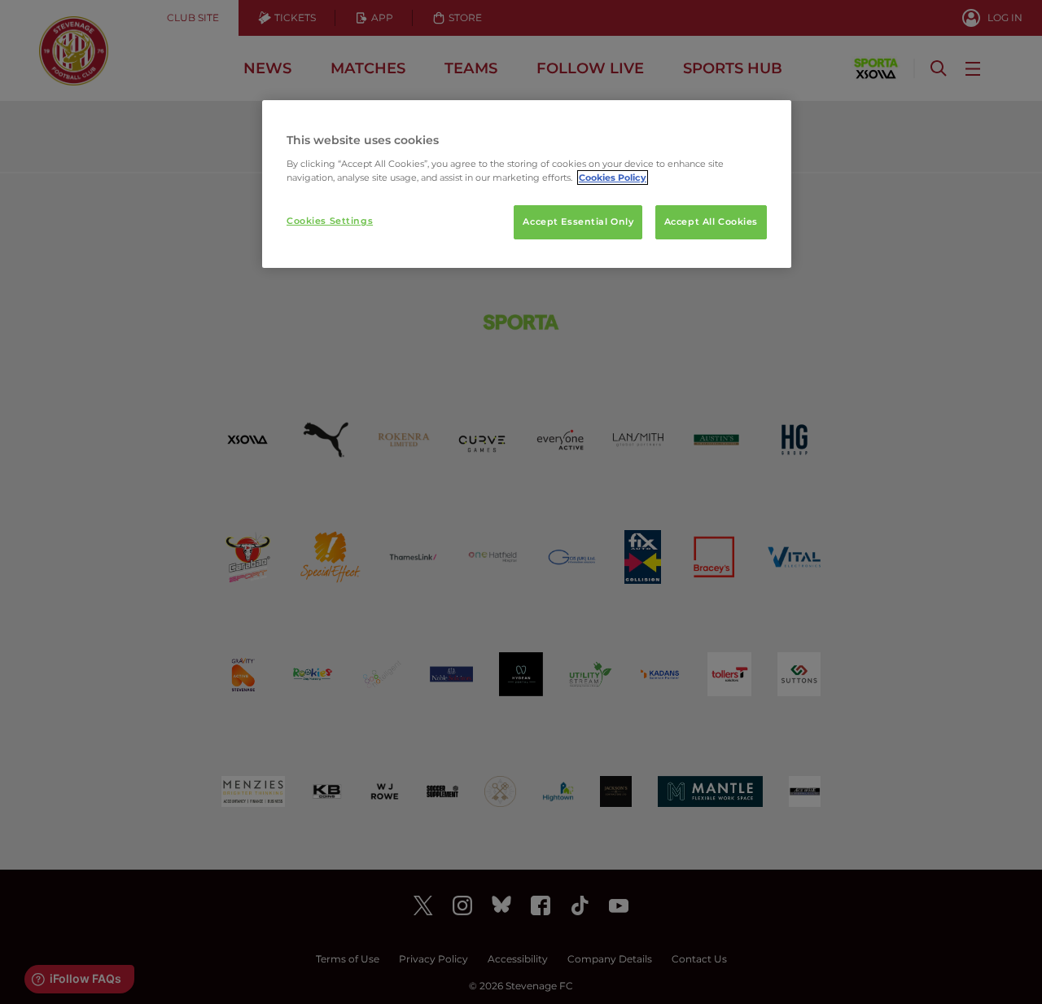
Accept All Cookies (711, 221)
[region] (526, 184)
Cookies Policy (612, 177)
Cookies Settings (330, 220)
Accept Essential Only (578, 221)
